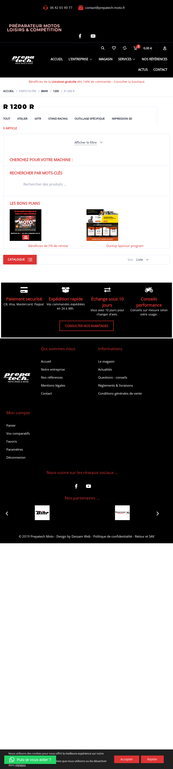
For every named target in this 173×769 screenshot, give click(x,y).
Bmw (44, 91)
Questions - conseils (112, 377)
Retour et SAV (144, 536)
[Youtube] (93, 36)
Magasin (105, 59)
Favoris (11, 441)
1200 (56, 91)
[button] (6, 513)
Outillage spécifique (90, 118)
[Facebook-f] (80, 36)
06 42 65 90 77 (61, 7)
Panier (11, 425)
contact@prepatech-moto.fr (105, 7)
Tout (6, 118)
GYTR (38, 118)
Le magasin (106, 361)
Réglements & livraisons (115, 385)
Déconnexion (16, 457)
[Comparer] (124, 48)
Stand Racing (58, 118)
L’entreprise (78, 59)
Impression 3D (122, 118)
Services (124, 59)
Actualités (105, 369)
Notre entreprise (53, 369)
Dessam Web (81, 536)
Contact (160, 69)
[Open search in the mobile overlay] (86, 184)
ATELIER (22, 118)
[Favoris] (113, 48)
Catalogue (16, 259)
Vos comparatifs (18, 433)
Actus (143, 69)
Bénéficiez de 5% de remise (48, 246)
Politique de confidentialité (112, 536)
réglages (20, 765)
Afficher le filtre (85, 142)
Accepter (126, 759)
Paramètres (14, 449)
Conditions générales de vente (120, 393)
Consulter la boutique (129, 82)
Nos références (154, 59)
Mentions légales (53, 385)
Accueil (57, 59)
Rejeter (152, 759)
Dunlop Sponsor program (124, 246)
